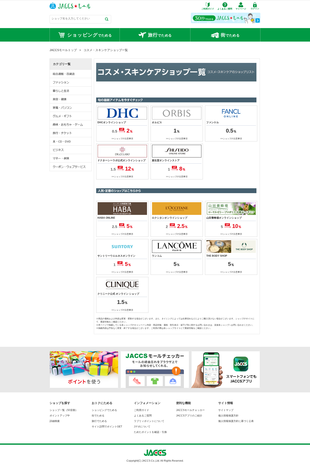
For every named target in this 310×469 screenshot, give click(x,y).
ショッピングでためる (104, 410)
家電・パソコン (71, 107)
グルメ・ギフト (71, 116)
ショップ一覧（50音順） (64, 410)
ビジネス (71, 150)
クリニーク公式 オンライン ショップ (118, 293)
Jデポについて (142, 426)
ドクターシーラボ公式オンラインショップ (121, 160)
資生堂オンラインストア (166, 160)
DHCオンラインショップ (111, 122)
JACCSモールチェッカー (190, 410)
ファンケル (212, 122)
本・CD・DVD (71, 141)
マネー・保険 (71, 158)
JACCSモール (70, 5)
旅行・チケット (71, 133)
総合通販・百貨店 (71, 74)
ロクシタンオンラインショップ (169, 217)
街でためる (98, 415)
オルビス (157, 122)
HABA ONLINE (106, 217)
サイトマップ (225, 410)
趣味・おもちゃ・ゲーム (71, 124)
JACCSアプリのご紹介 (189, 415)
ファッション (71, 82)
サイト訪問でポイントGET (107, 426)
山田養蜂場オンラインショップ (224, 217)
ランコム (157, 255)
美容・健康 (71, 99)
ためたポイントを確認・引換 (150, 432)
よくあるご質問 (143, 415)
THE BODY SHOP (216, 255)
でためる (89, 35)
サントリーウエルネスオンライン (116, 255)
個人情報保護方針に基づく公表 (236, 421)
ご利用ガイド (141, 410)
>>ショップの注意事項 (122, 138)
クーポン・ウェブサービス (71, 167)
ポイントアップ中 (60, 415)
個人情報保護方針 (228, 415)
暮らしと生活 (71, 91)
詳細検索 (55, 421)
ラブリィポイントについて (149, 421)
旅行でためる (99, 421)
